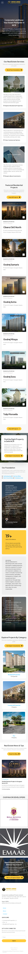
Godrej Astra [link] (9, 302)
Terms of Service (14, 947)
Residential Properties (14, 674)
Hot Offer (22, 241)
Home (4, 908)
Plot (14, 735)
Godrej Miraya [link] (10, 339)
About (4, 911)
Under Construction (20, 203)
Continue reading (6, 789)
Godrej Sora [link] (9, 376)
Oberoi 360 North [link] (12, 227)
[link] (14, 211)
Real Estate (5, 779)
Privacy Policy (14, 949)
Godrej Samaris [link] (11, 264)
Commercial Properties (14, 705)
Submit (14, 940)
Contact (5, 914)
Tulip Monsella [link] (10, 414)
